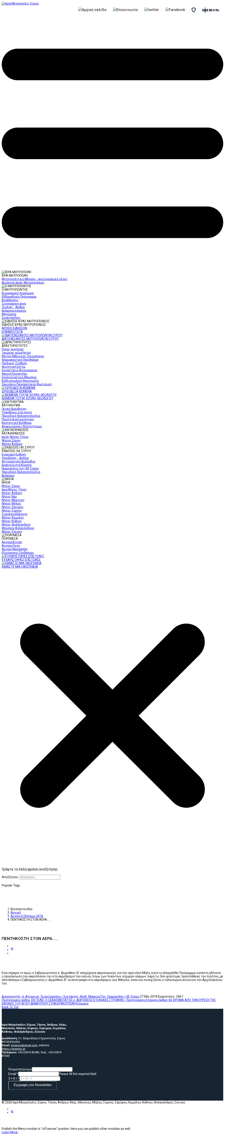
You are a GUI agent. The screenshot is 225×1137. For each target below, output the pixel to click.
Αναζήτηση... (11, 877)
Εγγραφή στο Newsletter (33, 1085)
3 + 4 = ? (14, 1078)
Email (13, 1074)
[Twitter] (12, 949)
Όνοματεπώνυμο (20, 1069)
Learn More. (10, 1132)
